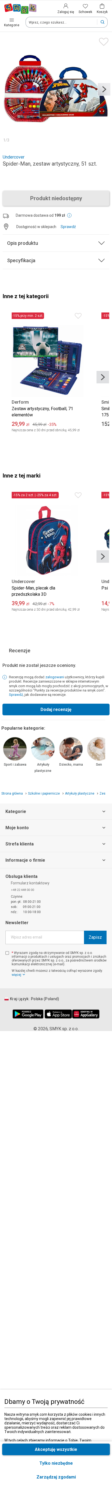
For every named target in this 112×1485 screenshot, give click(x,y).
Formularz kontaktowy (30, 883)
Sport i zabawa (15, 764)
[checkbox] (7, 953)
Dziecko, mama (71, 764)
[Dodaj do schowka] (102, 40)
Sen (99, 764)
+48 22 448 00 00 (22, 890)
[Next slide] (104, 89)
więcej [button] (16, 975)
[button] (56, 1477)
